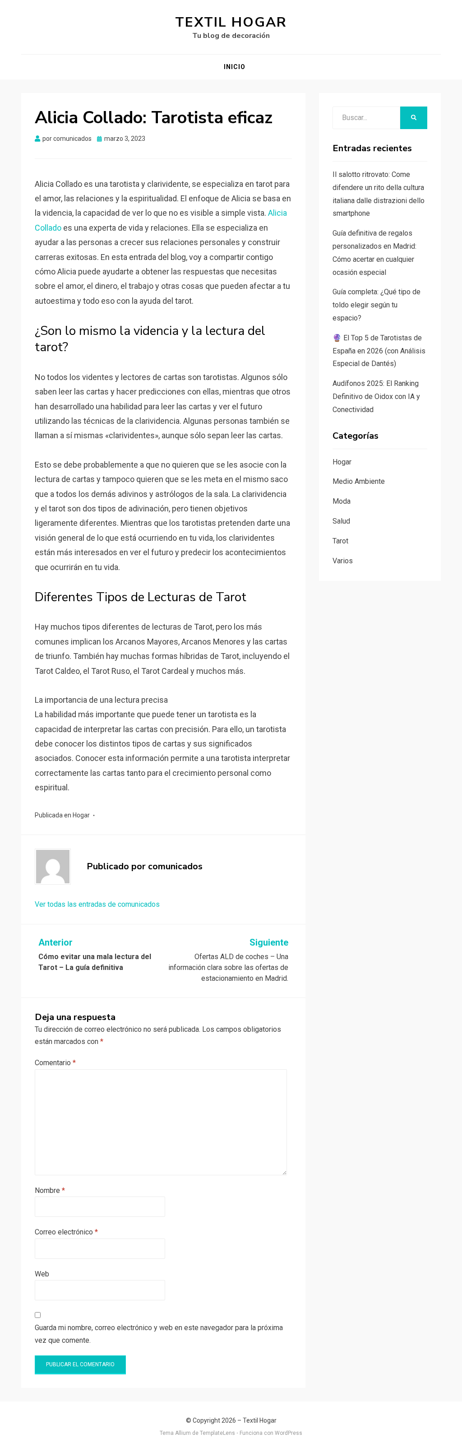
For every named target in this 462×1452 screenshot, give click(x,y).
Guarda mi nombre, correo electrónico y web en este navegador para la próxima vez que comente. (159, 1333)
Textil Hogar (231, 22)
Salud (341, 521)
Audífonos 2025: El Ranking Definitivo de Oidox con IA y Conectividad (376, 396)
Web (42, 1274)
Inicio (234, 66)
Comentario (55, 1062)
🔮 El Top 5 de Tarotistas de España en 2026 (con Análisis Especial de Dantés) (379, 351)
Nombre (50, 1190)
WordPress (288, 1433)
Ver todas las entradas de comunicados (97, 904)
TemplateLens (217, 1433)
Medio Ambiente (359, 481)
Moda (342, 501)
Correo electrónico (66, 1232)
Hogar (81, 815)
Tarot (340, 541)
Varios (343, 561)
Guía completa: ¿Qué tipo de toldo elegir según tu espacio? (376, 305)
